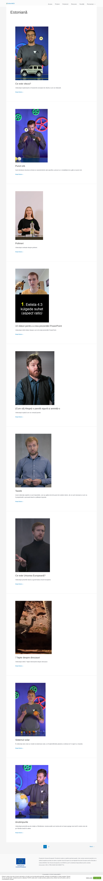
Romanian (90, 4)
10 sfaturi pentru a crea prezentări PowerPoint (38, 326)
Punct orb (20, 166)
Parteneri (65, 4)
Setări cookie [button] (89, 878)
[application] (94, 4)
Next (92, 846)
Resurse (74, 4)
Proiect (57, 4)
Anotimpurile (21, 822)
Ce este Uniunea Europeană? (30, 575)
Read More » (19, 92)
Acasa (50, 4)
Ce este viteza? (23, 83)
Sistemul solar (22, 740)
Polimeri (19, 243)
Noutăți (82, 4)
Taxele (18, 491)
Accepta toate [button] (97, 878)
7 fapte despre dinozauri (27, 657)
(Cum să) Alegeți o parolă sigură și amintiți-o (37, 408)
